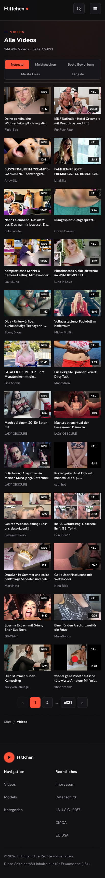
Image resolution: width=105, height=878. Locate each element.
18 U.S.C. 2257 (68, 809)
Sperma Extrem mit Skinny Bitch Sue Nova (24, 627)
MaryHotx (12, 585)
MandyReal (62, 383)
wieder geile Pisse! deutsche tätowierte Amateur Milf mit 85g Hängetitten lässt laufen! (75, 678)
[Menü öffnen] (95, 8)
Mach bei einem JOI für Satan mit (26, 424)
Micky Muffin (63, 332)
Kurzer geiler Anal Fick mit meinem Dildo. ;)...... (73, 475)
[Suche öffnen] (79, 8)
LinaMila (60, 180)
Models (10, 797)
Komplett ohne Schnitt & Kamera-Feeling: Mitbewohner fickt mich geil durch (26, 273)
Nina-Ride (61, 585)
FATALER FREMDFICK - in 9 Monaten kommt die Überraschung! (24, 374)
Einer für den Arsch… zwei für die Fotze (75, 627)
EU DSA (62, 835)
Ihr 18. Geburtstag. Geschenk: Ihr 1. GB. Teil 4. (75, 526)
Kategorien (13, 809)
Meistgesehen (45, 64)
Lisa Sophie (13, 383)
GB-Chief (11, 636)
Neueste (17, 64)
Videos (10, 784)
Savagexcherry (15, 535)
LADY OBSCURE (16, 433)
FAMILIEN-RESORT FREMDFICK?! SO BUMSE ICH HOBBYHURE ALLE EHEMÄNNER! (75, 171)
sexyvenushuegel (17, 687)
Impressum (65, 784)
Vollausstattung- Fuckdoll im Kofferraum (75, 323)
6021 (68, 702)
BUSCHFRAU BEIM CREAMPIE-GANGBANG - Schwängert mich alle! (27, 171)
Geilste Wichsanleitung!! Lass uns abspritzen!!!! (26, 526)
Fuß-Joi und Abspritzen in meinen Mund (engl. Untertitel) (26, 475)
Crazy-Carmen (64, 231)
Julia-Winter (13, 231)
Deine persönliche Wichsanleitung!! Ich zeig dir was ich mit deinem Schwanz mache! (25, 120)
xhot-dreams (63, 687)
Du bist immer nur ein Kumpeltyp (20, 678)
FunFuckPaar (63, 129)
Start (7, 722)
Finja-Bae (11, 129)
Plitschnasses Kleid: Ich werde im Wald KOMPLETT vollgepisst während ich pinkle (76, 273)
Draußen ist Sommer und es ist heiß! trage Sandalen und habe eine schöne (27, 577)
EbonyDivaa (13, 332)
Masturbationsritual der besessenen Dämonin (71, 424)
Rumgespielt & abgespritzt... (74, 220)
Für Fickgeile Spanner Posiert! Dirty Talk (75, 374)
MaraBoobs (62, 636)
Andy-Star (12, 180)
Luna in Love (63, 282)
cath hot (60, 484)
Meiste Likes (30, 74)
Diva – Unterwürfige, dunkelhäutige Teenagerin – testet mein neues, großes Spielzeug (24, 323)
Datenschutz (66, 797)
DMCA (61, 822)
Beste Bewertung (81, 64)
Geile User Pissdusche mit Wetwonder (73, 577)
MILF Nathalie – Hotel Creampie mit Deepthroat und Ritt (77, 120)
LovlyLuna (12, 282)
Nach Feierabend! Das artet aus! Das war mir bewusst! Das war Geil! (26, 222)
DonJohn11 (62, 535)
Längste (78, 74)
